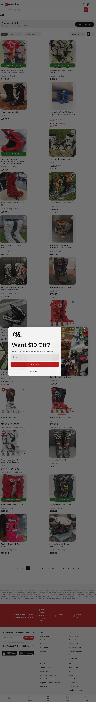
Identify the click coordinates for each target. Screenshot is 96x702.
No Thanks (35, 371)
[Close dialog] (84, 329)
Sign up (34, 364)
